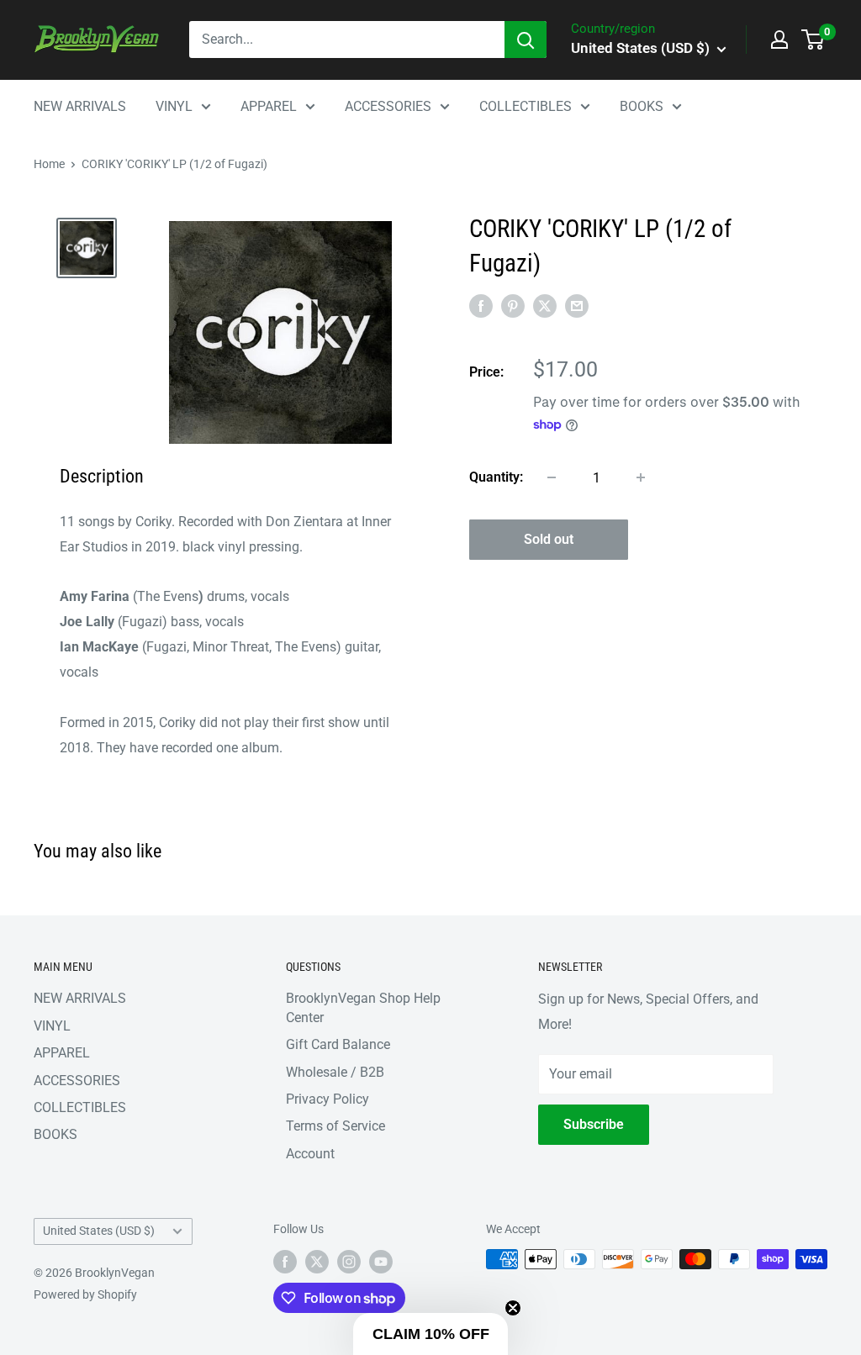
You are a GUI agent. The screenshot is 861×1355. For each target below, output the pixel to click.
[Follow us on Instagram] (349, 1261)
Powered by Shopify (85, 1294)
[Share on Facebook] (481, 306)
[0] (813, 39)
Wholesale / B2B (335, 1072)
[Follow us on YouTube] (381, 1261)
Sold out (548, 539)
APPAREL (268, 106)
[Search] (525, 39)
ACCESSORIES (388, 106)
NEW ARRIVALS (80, 106)
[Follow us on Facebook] (285, 1261)
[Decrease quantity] (551, 477)
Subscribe (593, 1124)
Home (49, 164)
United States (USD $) (99, 1230)
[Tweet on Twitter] (545, 306)
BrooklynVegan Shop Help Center (363, 1007)
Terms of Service (335, 1126)
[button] (430, 1334)
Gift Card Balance (338, 1044)
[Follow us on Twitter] (317, 1261)
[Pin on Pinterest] (513, 306)
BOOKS (641, 106)
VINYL (174, 106)
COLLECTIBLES (525, 106)
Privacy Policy (327, 1099)
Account (310, 1154)
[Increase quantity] (640, 477)
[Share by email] (577, 306)
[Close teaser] (512, 1308)
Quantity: (496, 477)
